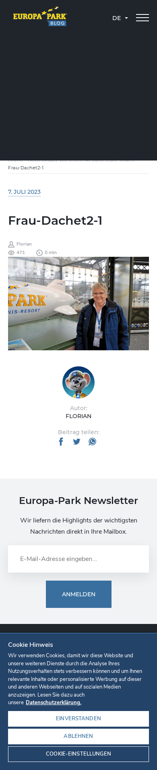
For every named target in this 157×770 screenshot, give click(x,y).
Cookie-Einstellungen (78, 754)
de (116, 18)
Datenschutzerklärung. (53, 702)
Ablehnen (78, 736)
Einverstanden (78, 718)
